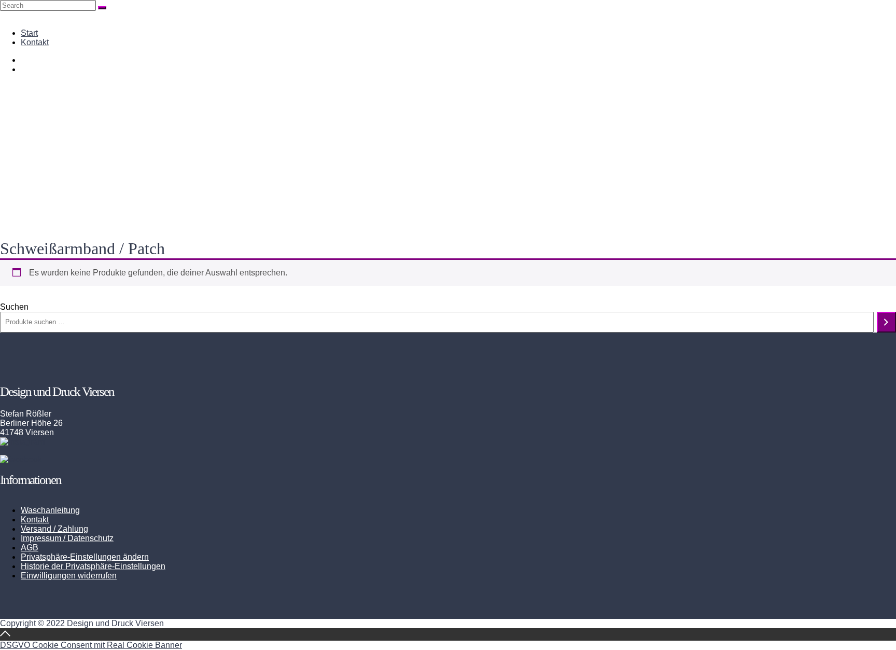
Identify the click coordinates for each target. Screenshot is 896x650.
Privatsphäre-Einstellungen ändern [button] (85, 556)
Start (29, 33)
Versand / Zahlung (54, 528)
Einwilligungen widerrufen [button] (69, 575)
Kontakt (35, 42)
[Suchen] (886, 322)
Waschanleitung (50, 510)
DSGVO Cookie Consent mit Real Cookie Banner (91, 645)
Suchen (14, 306)
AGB (29, 547)
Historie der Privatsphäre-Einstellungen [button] (93, 566)
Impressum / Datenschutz (67, 538)
